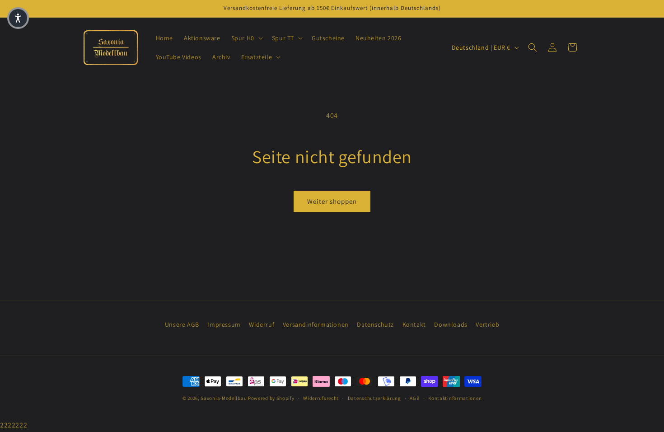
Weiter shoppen (332, 201)
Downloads (450, 324)
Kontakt (414, 324)
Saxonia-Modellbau (224, 398)
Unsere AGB (182, 324)
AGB (414, 398)
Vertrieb (487, 324)
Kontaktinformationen (455, 398)
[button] (246, 37)
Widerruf (261, 324)
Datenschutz (375, 324)
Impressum (223, 324)
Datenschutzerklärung (374, 398)
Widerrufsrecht (321, 398)
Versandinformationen (316, 324)
